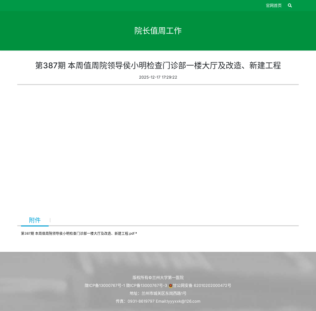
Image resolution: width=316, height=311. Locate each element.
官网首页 (274, 5)
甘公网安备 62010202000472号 (202, 285)
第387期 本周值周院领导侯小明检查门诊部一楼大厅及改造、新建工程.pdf (78, 233)
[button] (290, 5)
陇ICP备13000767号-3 (146, 285)
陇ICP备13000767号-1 (105, 285)
